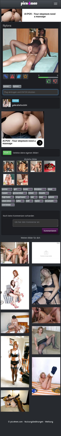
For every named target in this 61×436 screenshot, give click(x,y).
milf (29, 201)
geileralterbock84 (19, 105)
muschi (43, 193)
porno (7, 86)
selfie (20, 201)
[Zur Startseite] (29, 3)
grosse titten (19, 193)
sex (34, 197)
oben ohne (8, 201)
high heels (7, 197)
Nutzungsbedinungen (33, 422)
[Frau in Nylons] (48, 167)
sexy (42, 197)
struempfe (51, 201)
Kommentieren (50, 231)
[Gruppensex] (35, 167)
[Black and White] (21, 180)
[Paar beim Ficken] (8, 180)
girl (17, 189)
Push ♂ (7, 153)
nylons (17, 86)
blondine (40, 189)
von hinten (8, 205)
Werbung (49, 422)
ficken (33, 193)
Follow (15, 101)
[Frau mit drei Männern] (8, 167)
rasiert (6, 193)
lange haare (22, 197)
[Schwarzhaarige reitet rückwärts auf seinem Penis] (22, 167)
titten (51, 189)
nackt (27, 189)
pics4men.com (16, 422)
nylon (39, 201)
